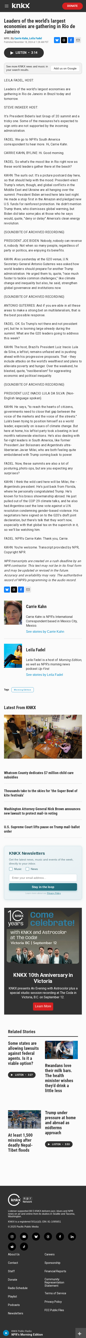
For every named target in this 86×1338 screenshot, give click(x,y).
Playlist (12, 1296)
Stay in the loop (43, 887)
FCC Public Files (54, 1310)
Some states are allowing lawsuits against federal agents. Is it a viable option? (23, 1053)
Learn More (43, 1006)
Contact (13, 1262)
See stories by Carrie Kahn (45, 631)
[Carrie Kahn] (13, 613)
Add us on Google (65, 68)
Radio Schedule (18, 1288)
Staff (11, 1271)
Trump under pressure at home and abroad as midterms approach (60, 1122)
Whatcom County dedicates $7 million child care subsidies (39, 775)
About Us (14, 1254)
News (34, 869)
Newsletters (15, 1313)
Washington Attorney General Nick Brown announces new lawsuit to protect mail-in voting (42, 811)
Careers (50, 1254)
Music (18, 869)
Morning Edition (22, 690)
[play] (6, 1333)
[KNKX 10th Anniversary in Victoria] (43, 937)
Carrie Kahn (21, 38)
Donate (72, 6)
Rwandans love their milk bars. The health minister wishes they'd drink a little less (59, 1078)
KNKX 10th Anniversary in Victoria (43, 978)
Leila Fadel (35, 38)
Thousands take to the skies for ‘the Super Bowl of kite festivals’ (40, 793)
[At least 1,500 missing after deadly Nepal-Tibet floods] (24, 1119)
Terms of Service (55, 1293)
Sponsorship (52, 1262)
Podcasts (14, 1305)
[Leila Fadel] (13, 656)
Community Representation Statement (54, 1282)
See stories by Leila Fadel (44, 674)
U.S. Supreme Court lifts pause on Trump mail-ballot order (42, 829)
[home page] (21, 7)
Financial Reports (55, 1271)
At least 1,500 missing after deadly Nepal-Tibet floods (20, 1143)
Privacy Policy (54, 893)
